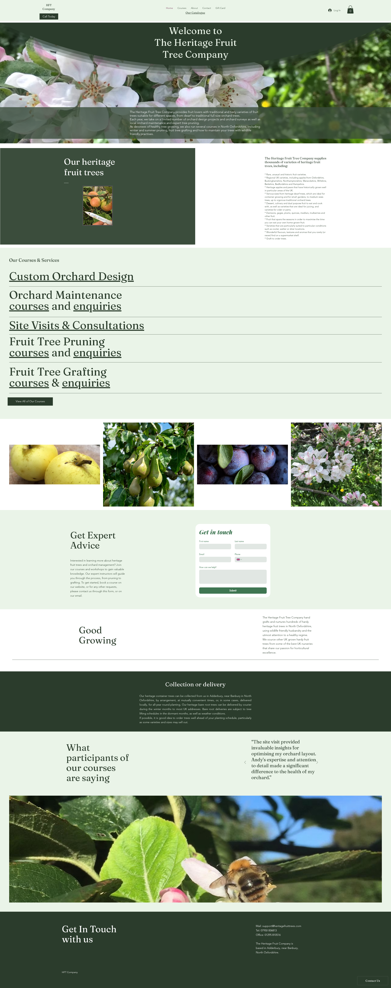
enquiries (97, 305)
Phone (237, 554)
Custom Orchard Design (71, 276)
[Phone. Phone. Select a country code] (239, 559)
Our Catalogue (195, 13)
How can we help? (207, 567)
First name (204, 541)
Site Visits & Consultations (76, 325)
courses (29, 305)
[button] (350, 9)
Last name (239, 541)
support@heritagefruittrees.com (281, 926)
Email (201, 554)
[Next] (317, 762)
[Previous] (245, 762)
